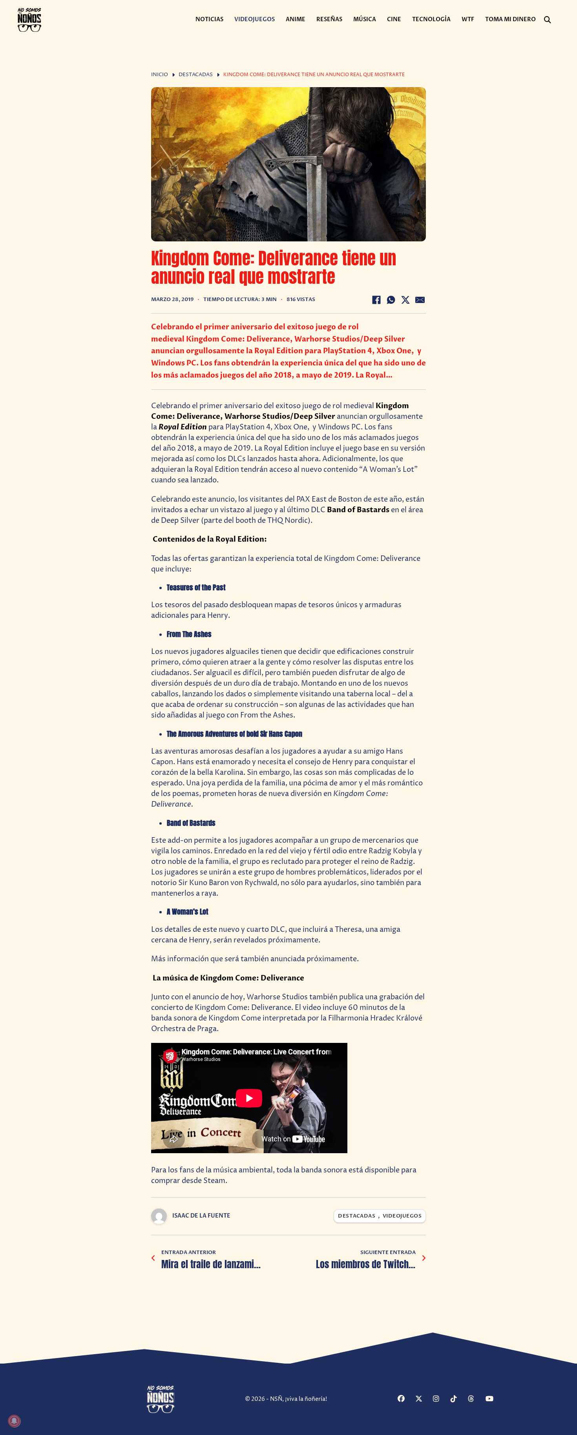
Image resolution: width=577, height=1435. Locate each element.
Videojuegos (254, 19)
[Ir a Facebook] (405, 1399)
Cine (394, 19)
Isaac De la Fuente (201, 1216)
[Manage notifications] (14, 1421)
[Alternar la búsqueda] (547, 20)
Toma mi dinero (510, 19)
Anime (295, 19)
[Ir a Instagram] (441, 1399)
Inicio (159, 74)
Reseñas (329, 19)
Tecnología (431, 19)
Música (364, 19)
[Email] (420, 300)
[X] (405, 300)
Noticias (209, 19)
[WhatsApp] (391, 300)
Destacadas (196, 74)
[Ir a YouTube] (493, 1399)
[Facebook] (376, 300)
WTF (468, 19)
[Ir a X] (423, 1399)
